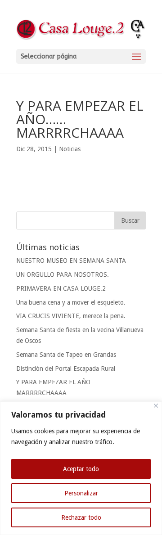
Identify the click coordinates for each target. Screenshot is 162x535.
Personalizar (81, 493)
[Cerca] (156, 406)
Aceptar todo (81, 468)
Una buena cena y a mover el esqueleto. (71, 302)
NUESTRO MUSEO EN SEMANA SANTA (71, 260)
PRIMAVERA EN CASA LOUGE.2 (61, 288)
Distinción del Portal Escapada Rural (65, 368)
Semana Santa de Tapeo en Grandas (66, 354)
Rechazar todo (81, 517)
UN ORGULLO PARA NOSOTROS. (62, 274)
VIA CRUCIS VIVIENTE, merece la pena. (71, 315)
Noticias (70, 149)
